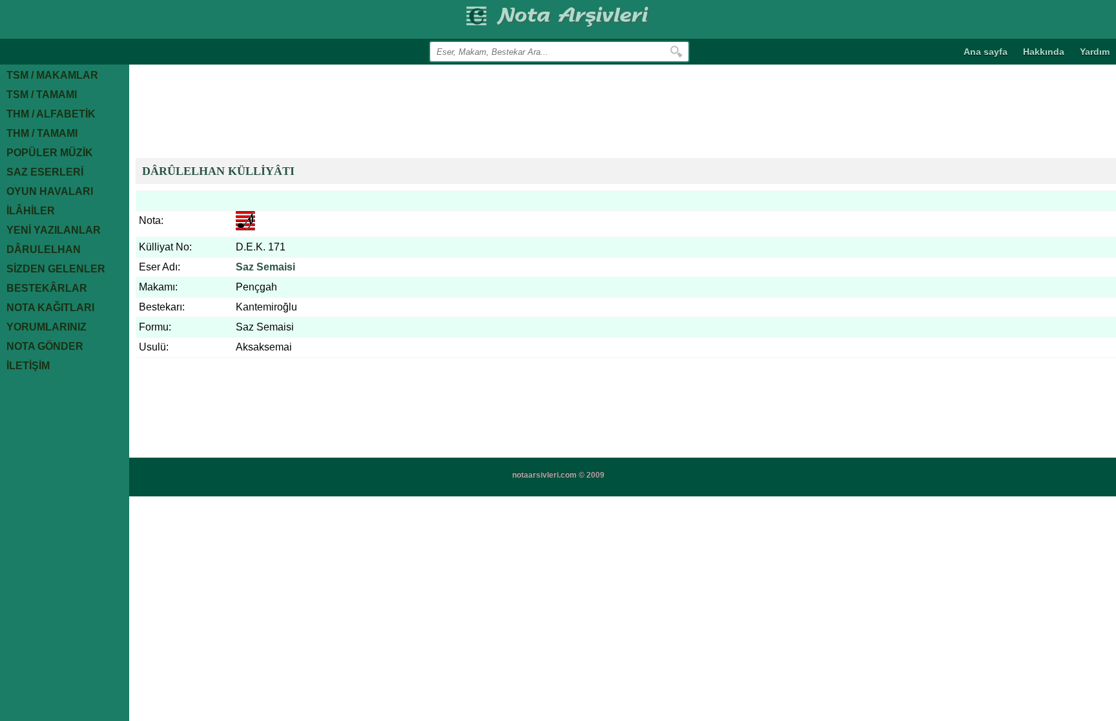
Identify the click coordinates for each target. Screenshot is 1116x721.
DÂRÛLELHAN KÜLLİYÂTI (218, 171)
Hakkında (1043, 51)
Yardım (1095, 51)
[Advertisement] (371, 110)
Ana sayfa (986, 51)
